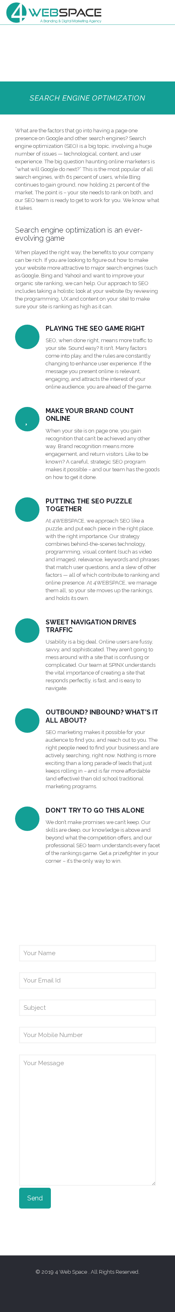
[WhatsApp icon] (79, 1283)
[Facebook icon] (88, 1283)
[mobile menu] (164, 12)
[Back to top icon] (158, 1295)
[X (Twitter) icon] (96, 1283)
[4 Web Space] (53, 12)
